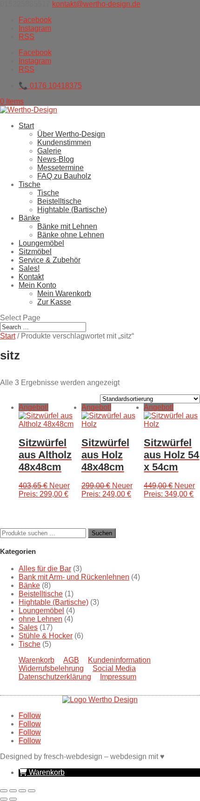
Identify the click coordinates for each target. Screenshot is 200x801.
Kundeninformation (119, 660)
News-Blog (55, 159)
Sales (28, 627)
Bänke (29, 218)
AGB (71, 660)
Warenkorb (36, 660)
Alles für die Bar (45, 569)
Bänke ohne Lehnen (70, 235)
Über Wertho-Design (71, 134)
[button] (42, 772)
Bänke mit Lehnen (67, 226)
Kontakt (31, 277)
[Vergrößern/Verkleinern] (3, 790)
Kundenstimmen (64, 142)
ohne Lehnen (40, 619)
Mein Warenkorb (64, 293)
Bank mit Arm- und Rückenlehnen (74, 577)
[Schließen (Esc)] (31, 790)
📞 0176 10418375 (50, 86)
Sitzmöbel (35, 251)
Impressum (118, 677)
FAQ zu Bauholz (64, 176)
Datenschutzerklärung (55, 677)
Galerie (49, 151)
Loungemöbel (41, 243)
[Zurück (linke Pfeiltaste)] (3, 799)
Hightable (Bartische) (72, 210)
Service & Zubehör (49, 260)
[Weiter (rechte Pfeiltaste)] (13, 799)
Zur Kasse (54, 302)
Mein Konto (37, 285)
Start (26, 126)
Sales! (29, 268)
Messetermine (60, 168)
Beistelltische (59, 201)
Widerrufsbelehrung (51, 668)
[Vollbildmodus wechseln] (13, 790)
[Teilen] (22, 790)
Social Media (114, 668)
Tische (29, 184)
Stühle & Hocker (46, 636)
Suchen (102, 533)
